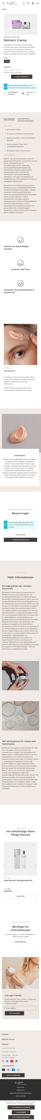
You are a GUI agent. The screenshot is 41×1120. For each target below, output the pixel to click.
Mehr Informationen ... (28, 1103)
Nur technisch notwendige (21, 1107)
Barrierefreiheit (20, 1096)
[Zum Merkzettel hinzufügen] (34, 845)
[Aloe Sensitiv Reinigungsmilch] (20, 858)
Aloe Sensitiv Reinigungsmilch (18, 880)
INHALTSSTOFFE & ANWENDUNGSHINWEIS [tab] (26, 120)
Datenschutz (20, 1090)
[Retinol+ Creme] (20, 24)
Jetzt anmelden (14, 1013)
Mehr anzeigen (20, 534)
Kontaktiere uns (20, 941)
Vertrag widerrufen (13, 1075)
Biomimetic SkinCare (12, 37)
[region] (20, 24)
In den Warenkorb (21, 76)
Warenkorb (21, 896)
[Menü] (4, 3)
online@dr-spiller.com (9, 1052)
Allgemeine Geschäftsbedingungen (20, 1093)
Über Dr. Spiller (8, 1039)
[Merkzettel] (28, 3)
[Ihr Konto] (33, 3)
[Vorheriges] (7, 24)
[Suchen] (23, 3)
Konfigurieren (21, 1112)
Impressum (20, 1087)
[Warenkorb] (37, 3)
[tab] (9, 119)
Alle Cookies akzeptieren (21, 1117)
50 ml (7, 61)
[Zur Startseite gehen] (12, 3)
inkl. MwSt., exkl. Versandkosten (13, 72)
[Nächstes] (33, 24)
